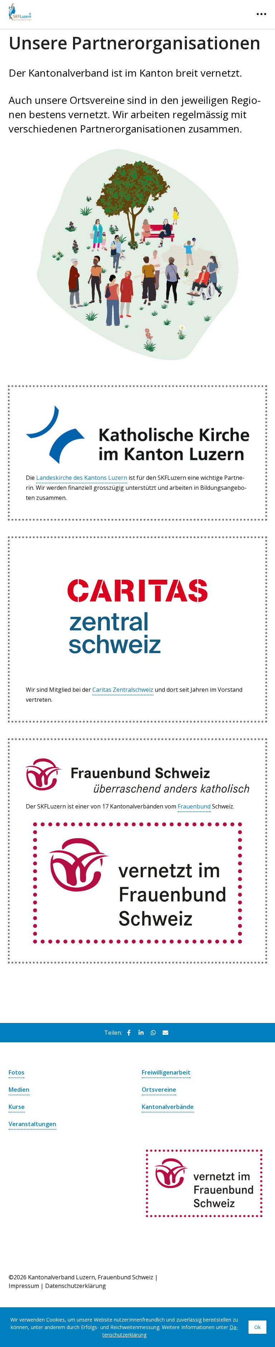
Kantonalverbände (168, 1107)
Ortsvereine (159, 1089)
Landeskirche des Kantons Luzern (81, 478)
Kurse (17, 1107)
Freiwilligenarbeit (166, 1072)
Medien (19, 1089)
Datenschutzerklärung (75, 1286)
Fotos (16, 1072)
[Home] (55, 10)
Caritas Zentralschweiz (122, 690)
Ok (257, 1327)
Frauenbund (194, 806)
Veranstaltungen (32, 1124)
